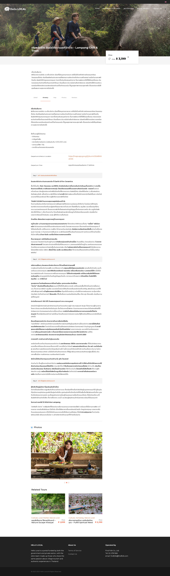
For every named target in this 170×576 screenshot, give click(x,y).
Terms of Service (74, 551)
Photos (64, 97)
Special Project (143, 8)
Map (54, 97)
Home (97, 8)
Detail (35, 97)
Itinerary (45, 97)
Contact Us (157, 8)
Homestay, (80, 518)
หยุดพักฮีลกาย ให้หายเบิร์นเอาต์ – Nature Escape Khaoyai (43, 521)
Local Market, (44, 518)
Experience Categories (111, 8)
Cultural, (35, 518)
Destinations (129, 8)
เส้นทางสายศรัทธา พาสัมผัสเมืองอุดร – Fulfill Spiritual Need (81, 521)
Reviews (74, 97)
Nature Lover (55, 518)
